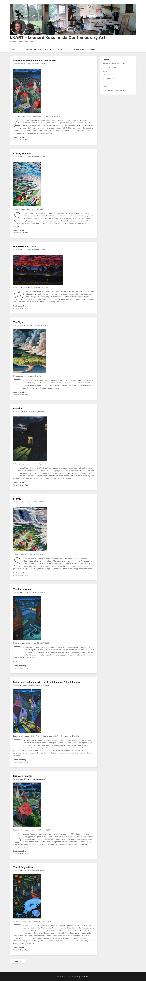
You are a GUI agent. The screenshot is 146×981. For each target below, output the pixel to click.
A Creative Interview (33, 49)
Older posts (19, 961)
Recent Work (24, 140)
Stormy (17, 498)
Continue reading (19, 137)
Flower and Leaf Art (110, 67)
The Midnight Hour (23, 867)
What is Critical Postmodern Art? (57, 49)
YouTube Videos (79, 49)
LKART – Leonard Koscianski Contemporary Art (57, 37)
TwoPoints (84, 977)
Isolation (18, 408)
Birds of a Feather (22, 776)
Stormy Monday (22, 153)
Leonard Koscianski (40, 63)
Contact (92, 49)
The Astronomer (22, 589)
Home (12, 49)
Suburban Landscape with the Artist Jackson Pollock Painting (47, 682)
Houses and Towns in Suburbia (114, 63)
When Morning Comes (25, 246)
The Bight (18, 322)
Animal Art (106, 71)
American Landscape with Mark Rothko (34, 60)
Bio (20, 49)
